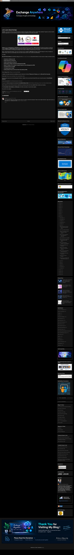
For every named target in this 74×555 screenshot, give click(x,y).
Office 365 (59, 334)
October (61, 220)
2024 (60, 206)
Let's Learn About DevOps (64, 229)
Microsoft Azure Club (61, 441)
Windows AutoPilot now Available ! (64, 245)
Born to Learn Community (26, 56)
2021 (60, 210)
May (61, 262)
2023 (60, 207)
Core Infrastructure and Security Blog (64, 406)
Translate (66, 44)
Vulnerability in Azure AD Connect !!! (64, 253)
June (61, 260)
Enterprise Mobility (61, 316)
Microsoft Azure (60, 320)
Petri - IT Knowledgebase (62, 420)
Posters (59, 338)
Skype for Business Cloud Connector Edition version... (64, 232)
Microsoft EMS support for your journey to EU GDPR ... (64, 240)
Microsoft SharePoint (61, 327)
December (62, 217)
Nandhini (6, 98)
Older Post (52, 121)
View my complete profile (62, 492)
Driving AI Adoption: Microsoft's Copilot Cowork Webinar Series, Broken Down (67, 302)
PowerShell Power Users (62, 455)
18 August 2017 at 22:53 (12, 98)
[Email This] (24, 91)
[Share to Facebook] (27, 91)
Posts (60, 466)
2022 (60, 209)
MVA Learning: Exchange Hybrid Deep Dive (64, 251)
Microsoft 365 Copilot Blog (62, 413)
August (61, 223)
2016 (60, 269)
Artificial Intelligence (61, 309)
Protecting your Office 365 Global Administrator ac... (64, 258)
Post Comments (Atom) (30, 124)
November (62, 219)
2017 (60, 216)
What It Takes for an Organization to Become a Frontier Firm (66, 296)
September (62, 222)
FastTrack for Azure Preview (63, 256)
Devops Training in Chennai (22, 100)
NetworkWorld (60, 429)
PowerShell (60, 339)
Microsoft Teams (61, 329)
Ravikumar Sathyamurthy (63, 484)
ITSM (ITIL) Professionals (62, 457)
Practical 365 (60, 422)
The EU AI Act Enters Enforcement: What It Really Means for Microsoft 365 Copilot (67, 291)
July (61, 225)
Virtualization (60, 343)
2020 (60, 212)
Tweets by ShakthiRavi (62, 401)
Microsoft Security (61, 325)
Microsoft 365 (60, 318)
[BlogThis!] (25, 91)
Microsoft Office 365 (61, 448)
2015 (60, 271)
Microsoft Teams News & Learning (64, 452)
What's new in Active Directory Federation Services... (64, 248)
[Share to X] (26, 91)
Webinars (8, 92)
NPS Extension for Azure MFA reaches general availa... (64, 227)
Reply (6, 102)
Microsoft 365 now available (64, 237)
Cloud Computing (61, 311)
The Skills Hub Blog (61, 417)
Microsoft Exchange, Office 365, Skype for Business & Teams (64, 439)
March (61, 265)
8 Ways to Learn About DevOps (15, 72)
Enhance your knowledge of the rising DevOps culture (16, 76)
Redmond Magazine (61, 431)
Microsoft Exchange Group (62, 446)
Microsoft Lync (60, 323)
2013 (60, 274)
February (61, 266)
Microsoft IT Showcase (62, 408)
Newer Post (4, 121)
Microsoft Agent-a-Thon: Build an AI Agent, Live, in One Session (66, 286)
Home (28, 121)
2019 (60, 213)
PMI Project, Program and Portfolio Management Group (64, 460)
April (61, 263)
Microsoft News (60, 410)
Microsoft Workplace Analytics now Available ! (64, 243)
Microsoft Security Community (63, 450)
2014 (60, 272)
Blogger (43, 547)
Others (6, 92)
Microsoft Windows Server (62, 332)
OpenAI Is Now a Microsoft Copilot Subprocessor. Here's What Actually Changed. (67, 281)
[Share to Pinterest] (28, 91)
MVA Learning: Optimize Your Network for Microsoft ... (64, 235)
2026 (60, 203)
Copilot (59, 313)
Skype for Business (61, 341)
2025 (60, 204)
